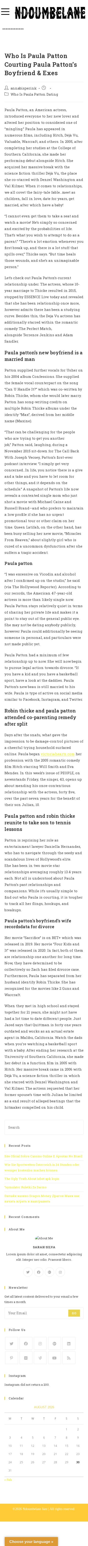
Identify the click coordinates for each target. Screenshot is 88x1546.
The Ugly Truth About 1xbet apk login (31, 1179)
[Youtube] (54, 1357)
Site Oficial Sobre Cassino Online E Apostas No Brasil (43, 1156)
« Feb (8, 1480)
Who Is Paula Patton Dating (34, 94)
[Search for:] (44, 1127)
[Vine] (40, 1357)
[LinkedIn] (68, 1343)
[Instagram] (60, 1272)
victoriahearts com (58, 753)
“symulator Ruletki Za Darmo (25, 1187)
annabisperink (24, 88)
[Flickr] (25, 1357)
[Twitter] (28, 1272)
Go (74, 1313)
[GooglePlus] (49, 1272)
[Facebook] (38, 1272)
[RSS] (68, 1357)
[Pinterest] (11, 1357)
